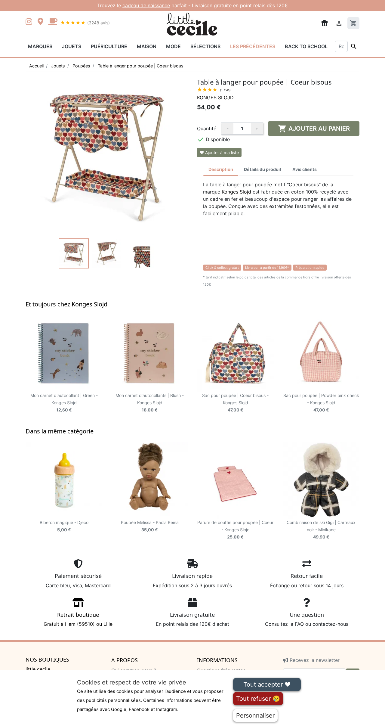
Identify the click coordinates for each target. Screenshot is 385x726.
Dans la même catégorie (60, 431)
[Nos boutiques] (42, 22)
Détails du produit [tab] (263, 169)
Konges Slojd (215, 98)
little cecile (38, 669)
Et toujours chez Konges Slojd (66, 304)
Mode (173, 46)
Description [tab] (220, 169)
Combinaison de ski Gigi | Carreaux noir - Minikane (321, 529)
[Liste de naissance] (324, 23)
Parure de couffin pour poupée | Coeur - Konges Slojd (235, 529)
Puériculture (109, 46)
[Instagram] (30, 22)
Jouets (71, 46)
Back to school (306, 46)
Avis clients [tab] (304, 169)
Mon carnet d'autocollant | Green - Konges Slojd (64, 402)
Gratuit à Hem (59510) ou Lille (78, 619)
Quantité (206, 129)
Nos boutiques (47, 659)
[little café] (52, 22)
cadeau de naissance (146, 5)
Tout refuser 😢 (258, 698)
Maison (146, 46)
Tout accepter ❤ (267, 684)
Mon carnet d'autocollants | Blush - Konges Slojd (150, 402)
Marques (40, 46)
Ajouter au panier (314, 128)
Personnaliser (255, 715)
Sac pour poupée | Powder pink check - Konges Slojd (321, 402)
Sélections (205, 46)
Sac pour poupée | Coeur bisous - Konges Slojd (235, 402)
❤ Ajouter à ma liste (219, 152)
